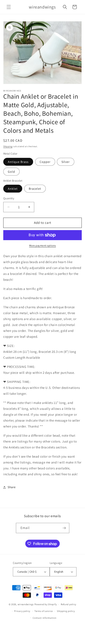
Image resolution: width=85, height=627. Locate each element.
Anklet (13, 189)
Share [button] (12, 487)
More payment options (42, 245)
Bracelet (35, 189)
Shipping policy (66, 611)
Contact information (44, 617)
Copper (45, 162)
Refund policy (68, 604)
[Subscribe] (64, 528)
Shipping (7, 146)
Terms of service (43, 611)
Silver (65, 162)
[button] (9, 7)
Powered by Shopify (45, 604)
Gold (11, 172)
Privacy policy (22, 611)
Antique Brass (18, 162)
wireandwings (26, 604)
